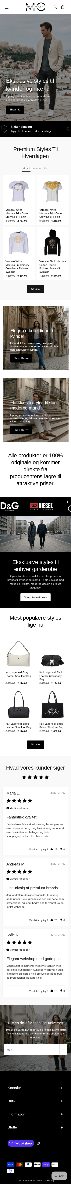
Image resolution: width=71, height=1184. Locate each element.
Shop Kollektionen (35, 597)
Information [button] (16, 1114)
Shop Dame (21, 358)
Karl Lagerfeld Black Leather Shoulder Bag (18, 725)
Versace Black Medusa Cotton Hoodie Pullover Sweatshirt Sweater (52, 266)
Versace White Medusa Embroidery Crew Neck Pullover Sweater (17, 266)
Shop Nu (15, 109)
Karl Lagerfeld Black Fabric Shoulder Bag (51, 725)
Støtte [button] (12, 1127)
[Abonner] (63, 1049)
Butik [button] (12, 1101)
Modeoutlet (30, 1180)
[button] (7, 7)
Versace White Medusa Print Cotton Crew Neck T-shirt (17, 213)
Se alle (35, 288)
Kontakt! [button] (14, 1088)
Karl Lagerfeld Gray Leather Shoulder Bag (18, 674)
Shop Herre (21, 429)
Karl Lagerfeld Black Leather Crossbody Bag (50, 676)
